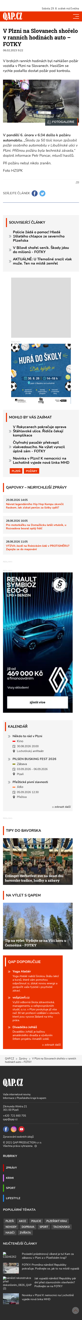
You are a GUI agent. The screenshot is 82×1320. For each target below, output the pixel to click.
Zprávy (23, 1058)
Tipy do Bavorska (23, 830)
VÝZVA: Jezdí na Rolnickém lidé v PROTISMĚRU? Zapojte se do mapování (37, 547)
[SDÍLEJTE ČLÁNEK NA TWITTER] (42, 193)
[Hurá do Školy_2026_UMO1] (41, 373)
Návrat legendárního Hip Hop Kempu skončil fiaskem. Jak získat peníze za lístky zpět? (34, 505)
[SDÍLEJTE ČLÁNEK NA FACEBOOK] (35, 193)
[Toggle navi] (76, 16)
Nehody (11, 1227)
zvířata (25, 1233)
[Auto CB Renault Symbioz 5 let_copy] (38, 712)
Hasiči (10, 1233)
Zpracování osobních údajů (18, 1137)
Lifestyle (13, 1198)
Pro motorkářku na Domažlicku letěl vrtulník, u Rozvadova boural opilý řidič (36, 526)
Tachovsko (61, 1227)
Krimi (10, 1178)
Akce (22, 1221)
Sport (11, 1188)
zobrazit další (62, 807)
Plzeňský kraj (56, 1221)
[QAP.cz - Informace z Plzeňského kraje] (12, 16)
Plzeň (16, 471)
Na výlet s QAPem (23, 895)
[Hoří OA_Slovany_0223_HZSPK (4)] (61, 122)
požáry (31, 471)
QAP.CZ (9, 1058)
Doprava (28, 1227)
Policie (36, 1221)
